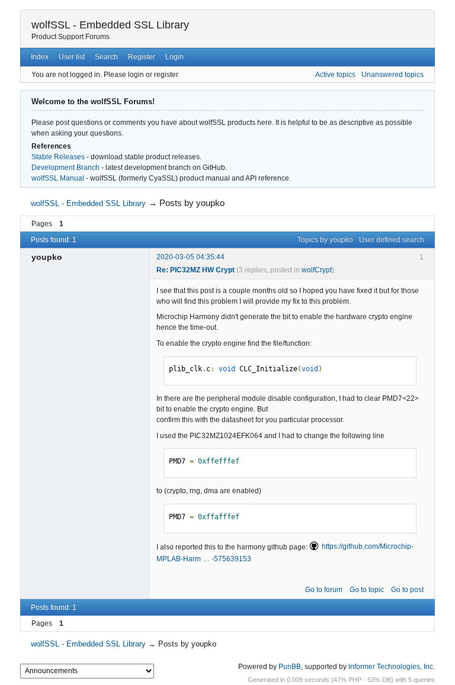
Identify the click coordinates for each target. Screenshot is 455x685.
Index (40, 57)
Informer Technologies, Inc (390, 667)
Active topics (335, 74)
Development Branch (65, 167)
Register (141, 57)
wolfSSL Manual (57, 178)
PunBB (289, 667)
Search (106, 57)
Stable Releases (58, 157)
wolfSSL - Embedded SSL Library (110, 25)
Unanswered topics (392, 74)
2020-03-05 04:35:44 (190, 257)
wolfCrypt (317, 270)
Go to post (407, 590)
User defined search (391, 240)
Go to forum (323, 590)
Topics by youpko (325, 240)
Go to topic (367, 590)
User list (72, 57)
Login (174, 57)
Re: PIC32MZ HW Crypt (195, 270)
